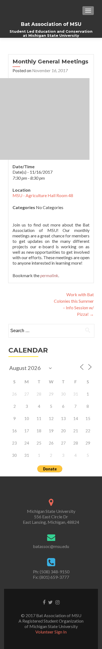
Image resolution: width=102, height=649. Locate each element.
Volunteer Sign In (51, 631)
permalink (49, 275)
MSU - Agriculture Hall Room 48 (43, 195)
